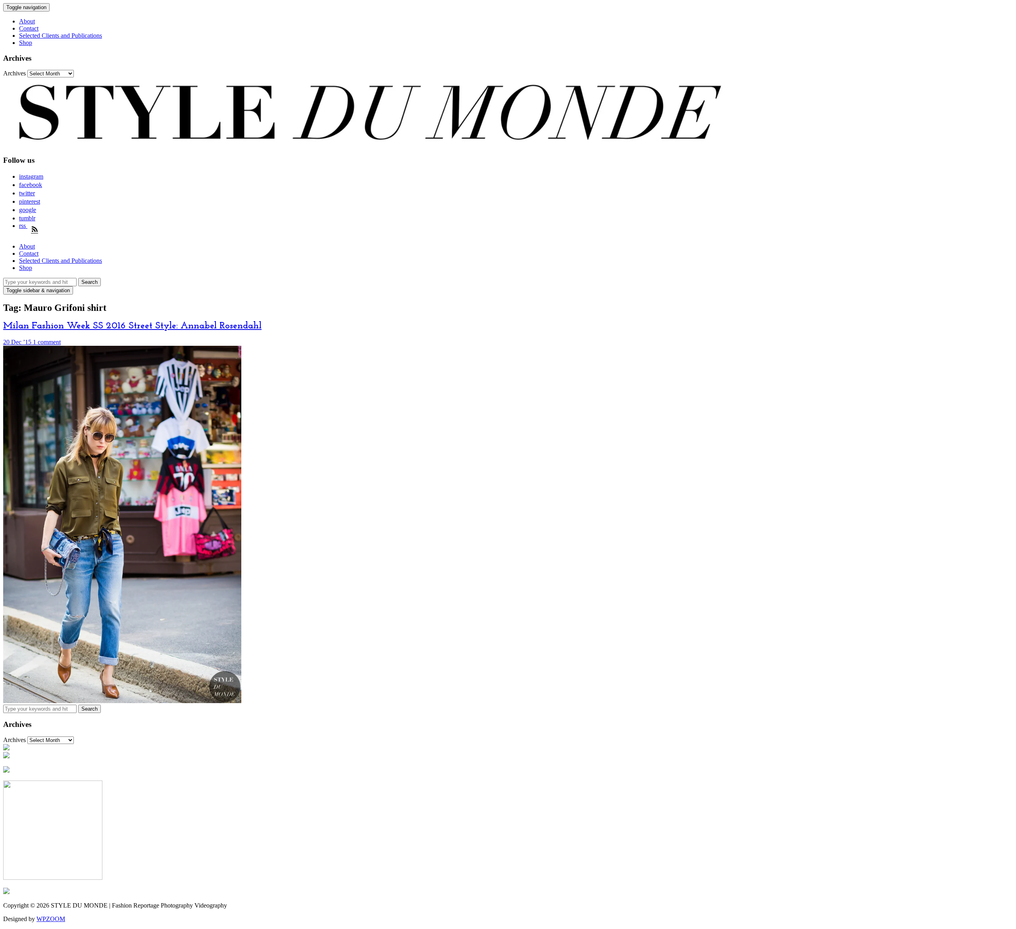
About (27, 21)
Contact (28, 28)
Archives (14, 73)
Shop (25, 42)
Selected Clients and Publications (60, 35)
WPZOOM (51, 919)
